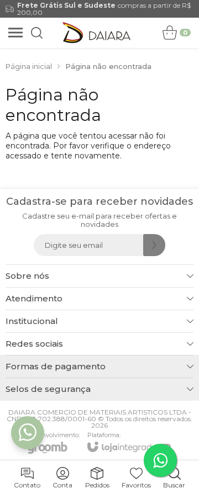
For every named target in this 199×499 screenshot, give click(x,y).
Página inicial (29, 66)
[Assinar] (154, 245)
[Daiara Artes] (96, 32)
